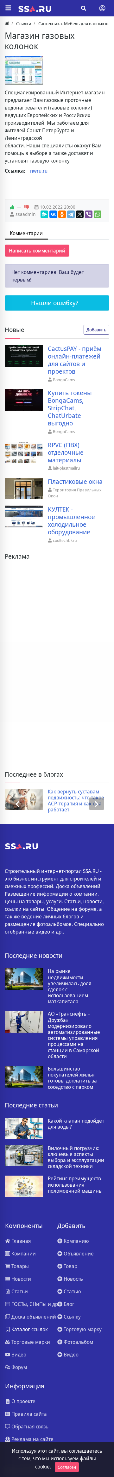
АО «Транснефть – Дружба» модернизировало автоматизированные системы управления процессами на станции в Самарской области (74, 1035)
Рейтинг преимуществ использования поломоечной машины (75, 1185)
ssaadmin (25, 214)
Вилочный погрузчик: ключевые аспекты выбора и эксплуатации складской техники (76, 1157)
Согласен (67, 1467)
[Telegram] (71, 214)
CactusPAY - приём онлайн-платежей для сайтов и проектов (74, 360)
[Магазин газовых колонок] (24, 70)
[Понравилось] (12, 207)
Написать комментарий (37, 250)
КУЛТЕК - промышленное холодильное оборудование (71, 521)
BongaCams (64, 380)
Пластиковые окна (75, 481)
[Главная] (7, 24)
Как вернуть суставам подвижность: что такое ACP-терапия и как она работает (76, 801)
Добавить (96, 330)
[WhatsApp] (97, 214)
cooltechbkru (65, 540)
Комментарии (26, 233)
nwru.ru (39, 170)
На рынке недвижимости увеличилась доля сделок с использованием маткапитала (69, 986)
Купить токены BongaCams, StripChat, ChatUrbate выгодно (70, 408)
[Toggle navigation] (102, 8)
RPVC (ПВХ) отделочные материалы (66, 452)
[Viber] (88, 214)
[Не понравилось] (26, 207)
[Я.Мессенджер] (44, 214)
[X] (80, 214)
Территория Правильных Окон (75, 493)
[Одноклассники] (62, 214)
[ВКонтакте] (53, 214)
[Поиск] (83, 8)
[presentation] (17, 804)
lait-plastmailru (66, 468)
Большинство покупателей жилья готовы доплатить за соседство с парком (72, 1078)
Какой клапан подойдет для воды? (76, 1124)
